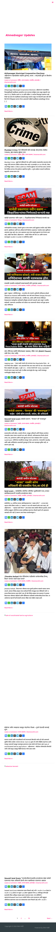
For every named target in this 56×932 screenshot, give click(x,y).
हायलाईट (37, 80)
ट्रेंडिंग (19, 80)
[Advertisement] (28, 16)
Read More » (8, 111)
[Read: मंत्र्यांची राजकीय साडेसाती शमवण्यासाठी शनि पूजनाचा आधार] (28, 267)
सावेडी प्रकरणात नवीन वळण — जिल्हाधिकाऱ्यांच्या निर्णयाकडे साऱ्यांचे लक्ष (26, 218)
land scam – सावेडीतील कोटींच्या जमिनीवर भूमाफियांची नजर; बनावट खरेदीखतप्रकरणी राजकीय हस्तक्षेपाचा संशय (26, 492)
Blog (19, 220)
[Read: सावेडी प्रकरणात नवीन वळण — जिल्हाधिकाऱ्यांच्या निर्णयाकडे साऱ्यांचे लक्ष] (28, 201)
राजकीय (32, 80)
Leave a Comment (10, 80)
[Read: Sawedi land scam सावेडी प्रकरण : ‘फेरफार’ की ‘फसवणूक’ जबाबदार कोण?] (28, 402)
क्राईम (19, 155)
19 (29, 918)
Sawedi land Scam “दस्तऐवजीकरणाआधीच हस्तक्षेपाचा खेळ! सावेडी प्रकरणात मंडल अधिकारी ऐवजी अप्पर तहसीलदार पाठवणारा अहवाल (27, 879)
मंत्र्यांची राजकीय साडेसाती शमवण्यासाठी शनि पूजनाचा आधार (23, 283)
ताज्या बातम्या (25, 80)
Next (49, 918)
